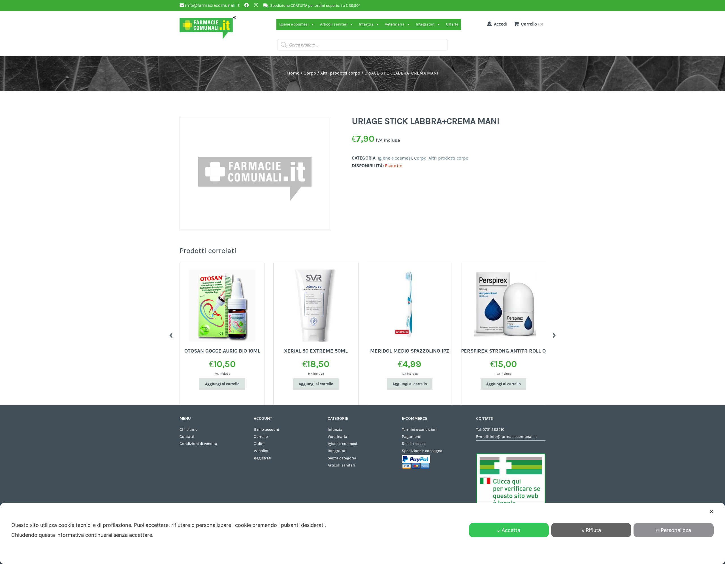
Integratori (425, 24)
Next (554, 334)
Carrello (261, 436)
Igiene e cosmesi (294, 24)
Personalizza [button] (676, 530)
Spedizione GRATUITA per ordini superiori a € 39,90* (315, 5)
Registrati (262, 458)
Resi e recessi (414, 444)
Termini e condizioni (420, 429)
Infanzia (366, 24)
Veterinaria (394, 24)
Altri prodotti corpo (340, 73)
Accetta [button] (511, 530)
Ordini (259, 444)
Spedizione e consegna (422, 451)
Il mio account (266, 429)
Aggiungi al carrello (222, 384)
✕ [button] (711, 511)
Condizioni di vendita (198, 444)
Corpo (310, 73)
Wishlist (261, 451)
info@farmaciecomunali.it (513, 436)
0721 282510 (493, 429)
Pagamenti (411, 436)
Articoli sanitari (333, 24)
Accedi (501, 24)
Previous (171, 334)
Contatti (187, 436)
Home (293, 73)
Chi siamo (189, 429)
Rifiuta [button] (593, 530)
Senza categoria (342, 458)
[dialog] (362, 533)
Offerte (452, 24)
